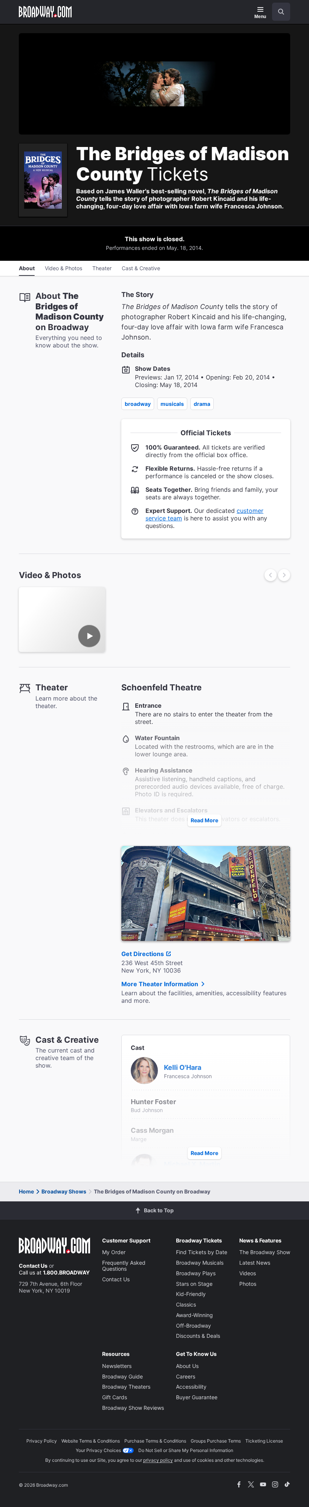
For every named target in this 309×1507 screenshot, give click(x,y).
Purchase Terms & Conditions (155, 1441)
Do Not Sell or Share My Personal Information (185, 1450)
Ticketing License (264, 1441)
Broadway (138, 404)
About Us (187, 1366)
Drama (202, 404)
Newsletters (117, 1366)
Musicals (172, 404)
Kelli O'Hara (182, 1067)
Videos (247, 1273)
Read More (204, 820)
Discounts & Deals (198, 1336)
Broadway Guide (122, 1376)
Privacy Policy (41, 1441)
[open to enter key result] (281, 12)
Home (26, 1191)
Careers (185, 1376)
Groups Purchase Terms (216, 1441)
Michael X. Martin (192, 1164)
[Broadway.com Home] (45, 11)
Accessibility (191, 1386)
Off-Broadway (193, 1325)
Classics (186, 1304)
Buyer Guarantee (196, 1397)
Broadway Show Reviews (133, 1407)
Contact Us (33, 1265)
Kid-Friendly (191, 1294)
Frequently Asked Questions (123, 1265)
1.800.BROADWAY (66, 1272)
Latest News (254, 1262)
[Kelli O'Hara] (144, 1070)
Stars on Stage (194, 1284)
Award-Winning (194, 1315)
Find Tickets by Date (201, 1252)
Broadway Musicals (199, 1262)
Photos (247, 1284)
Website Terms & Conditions (90, 1441)
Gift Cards (114, 1397)
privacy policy (158, 1460)
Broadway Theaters (126, 1386)
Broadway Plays (196, 1273)
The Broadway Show (264, 1252)
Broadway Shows (63, 1191)
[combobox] (278, 12)
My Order (113, 1252)
